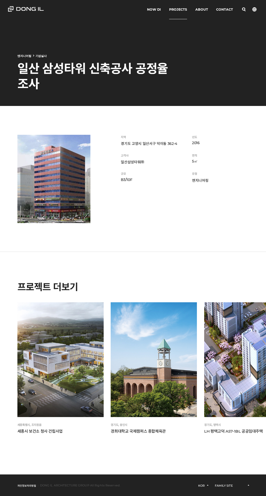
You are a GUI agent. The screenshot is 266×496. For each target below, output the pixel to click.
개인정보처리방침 (26, 485)
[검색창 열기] (244, 9)
